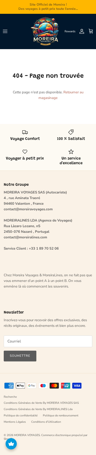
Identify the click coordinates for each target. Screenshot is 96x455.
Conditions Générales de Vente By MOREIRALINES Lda (38, 409)
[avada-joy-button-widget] (11, 443)
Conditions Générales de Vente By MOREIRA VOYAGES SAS (41, 403)
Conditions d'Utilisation (46, 422)
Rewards (70, 31)
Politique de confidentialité (21, 415)
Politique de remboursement (60, 415)
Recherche (10, 397)
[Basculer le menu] (5, 31)
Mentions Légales (15, 422)
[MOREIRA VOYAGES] (46, 31)
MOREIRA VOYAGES (27, 435)
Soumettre (20, 356)
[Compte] (80, 31)
